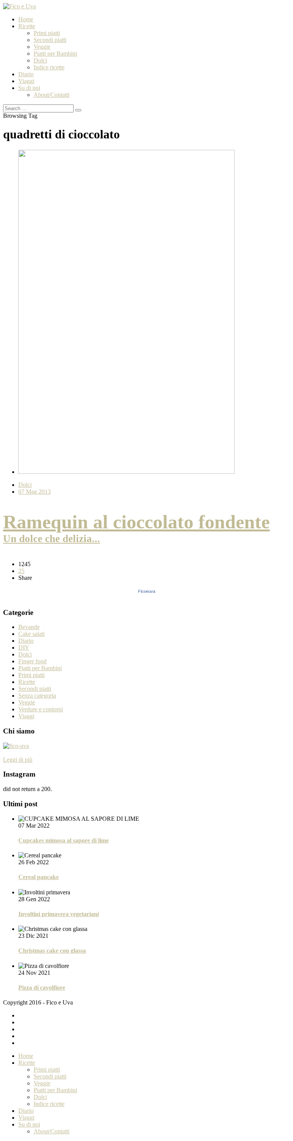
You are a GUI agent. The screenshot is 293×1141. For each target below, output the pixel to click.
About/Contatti (51, 94)
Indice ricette (49, 67)
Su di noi (29, 88)
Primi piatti (47, 33)
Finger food (32, 661)
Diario (26, 74)
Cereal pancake (38, 877)
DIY (23, 647)
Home (25, 19)
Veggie (42, 46)
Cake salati (31, 634)
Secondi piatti (50, 40)
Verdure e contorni (40, 709)
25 (21, 571)
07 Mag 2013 (34, 491)
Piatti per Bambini (55, 53)
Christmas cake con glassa (52, 950)
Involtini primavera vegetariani (58, 914)
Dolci (40, 60)
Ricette (26, 26)
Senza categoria (37, 695)
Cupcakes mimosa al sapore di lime (63, 840)
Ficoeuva (146, 591)
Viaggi (26, 81)
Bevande (29, 627)
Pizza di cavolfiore (41, 987)
